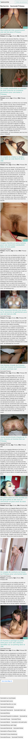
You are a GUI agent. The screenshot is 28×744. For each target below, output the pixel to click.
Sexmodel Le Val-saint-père (19, 722)
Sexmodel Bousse (5, 737)
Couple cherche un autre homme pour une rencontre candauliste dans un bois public (13, 245)
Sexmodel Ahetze (18, 728)
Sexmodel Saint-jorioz (6, 701)
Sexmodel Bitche (5, 713)
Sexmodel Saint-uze (19, 710)
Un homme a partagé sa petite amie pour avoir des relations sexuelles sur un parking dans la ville (12, 643)
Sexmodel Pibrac (16, 719)
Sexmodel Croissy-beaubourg (8, 734)
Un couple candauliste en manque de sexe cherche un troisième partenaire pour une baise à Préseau (13, 91)
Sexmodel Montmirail (6, 728)
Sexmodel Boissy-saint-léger (8, 725)
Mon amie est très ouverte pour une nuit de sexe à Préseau (12, 31)
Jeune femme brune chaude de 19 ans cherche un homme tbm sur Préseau (13, 439)
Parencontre (4, 2)
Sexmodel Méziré (5, 722)
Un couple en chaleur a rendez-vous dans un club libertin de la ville (12, 159)
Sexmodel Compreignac (7, 707)
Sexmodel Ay (23, 716)
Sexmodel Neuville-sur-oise (8, 704)
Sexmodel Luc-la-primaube (7, 698)
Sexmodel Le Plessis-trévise (8, 731)
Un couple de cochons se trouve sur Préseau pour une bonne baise (13, 573)
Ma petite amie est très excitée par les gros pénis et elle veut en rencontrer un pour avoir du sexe (13, 499)
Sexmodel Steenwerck (6, 710)
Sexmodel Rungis (5, 719)
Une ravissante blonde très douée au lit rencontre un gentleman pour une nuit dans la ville (13, 312)
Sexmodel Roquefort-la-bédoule (9, 716)
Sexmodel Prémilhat (17, 737)
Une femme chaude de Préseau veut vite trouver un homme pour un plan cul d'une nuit (13, 367)
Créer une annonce (21, 2)
